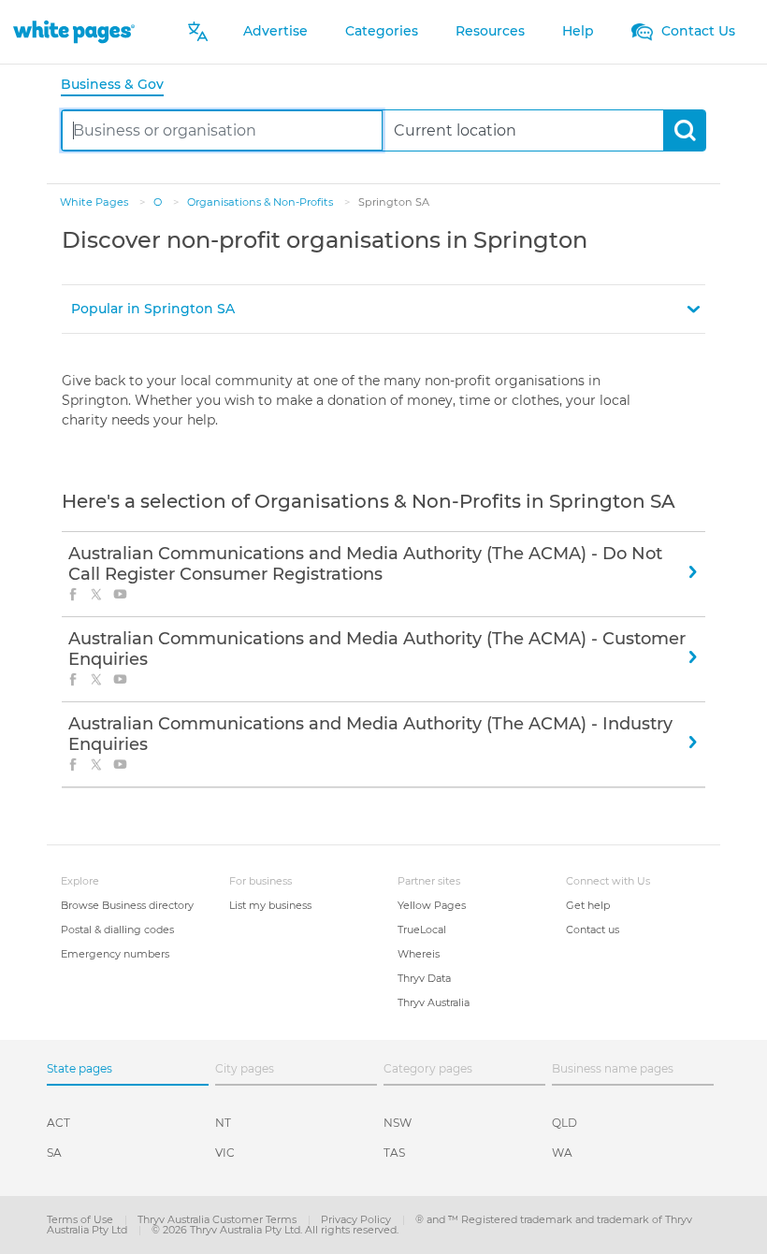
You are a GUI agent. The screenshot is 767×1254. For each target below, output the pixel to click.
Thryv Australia (434, 1002)
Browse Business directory (127, 905)
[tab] (120, 85)
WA (562, 1153)
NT (223, 1123)
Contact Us (696, 30)
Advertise (275, 30)
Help (578, 30)
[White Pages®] (74, 31)
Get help (588, 905)
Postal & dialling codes (117, 929)
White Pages (95, 202)
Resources (490, 30)
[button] (383, 309)
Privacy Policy (357, 1219)
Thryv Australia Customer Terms (218, 1219)
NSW (398, 1123)
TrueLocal (422, 929)
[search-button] (684, 130)
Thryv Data (424, 978)
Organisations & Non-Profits (261, 202)
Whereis (419, 953)
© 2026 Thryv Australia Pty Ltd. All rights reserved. (275, 1229)
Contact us (592, 929)
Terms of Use (81, 1219)
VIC (225, 1153)
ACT (58, 1123)
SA (54, 1153)
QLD (564, 1123)
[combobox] (222, 130)
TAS (394, 1153)
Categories (381, 30)
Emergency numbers (115, 953)
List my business (270, 905)
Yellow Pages (432, 905)
